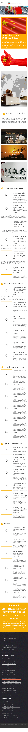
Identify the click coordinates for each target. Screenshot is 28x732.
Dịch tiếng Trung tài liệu (7, 713)
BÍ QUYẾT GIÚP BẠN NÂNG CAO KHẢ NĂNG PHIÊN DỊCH (19, 541)
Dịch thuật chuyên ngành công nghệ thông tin (11, 683)
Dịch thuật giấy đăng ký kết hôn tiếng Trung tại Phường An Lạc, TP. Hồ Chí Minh (20, 209)
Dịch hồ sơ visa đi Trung (14, 367)
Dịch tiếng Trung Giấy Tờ (7, 708)
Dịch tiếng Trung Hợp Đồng (8, 710)
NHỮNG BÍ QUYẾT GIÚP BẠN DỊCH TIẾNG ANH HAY (19, 529)
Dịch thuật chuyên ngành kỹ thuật (9, 690)
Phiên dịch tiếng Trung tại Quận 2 (9, 667)
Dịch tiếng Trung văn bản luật (8, 706)
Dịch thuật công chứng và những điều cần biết (18, 567)
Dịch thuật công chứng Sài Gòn (8, 649)
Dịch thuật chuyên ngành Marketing (9, 647)
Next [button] (26, 10)
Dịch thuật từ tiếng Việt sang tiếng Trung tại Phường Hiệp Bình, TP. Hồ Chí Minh (19, 255)
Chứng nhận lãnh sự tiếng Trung (8, 704)
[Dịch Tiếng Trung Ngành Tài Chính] (14, 172)
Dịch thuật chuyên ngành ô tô (8, 688)
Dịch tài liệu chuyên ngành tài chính (9, 681)
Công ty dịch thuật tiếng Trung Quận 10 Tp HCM (19, 407)
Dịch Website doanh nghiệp (7, 645)
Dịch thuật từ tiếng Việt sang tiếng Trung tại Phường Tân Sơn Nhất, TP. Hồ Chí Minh (19, 240)
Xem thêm (14, 104)
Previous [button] (2, 10)
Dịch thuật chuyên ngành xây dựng (9, 685)
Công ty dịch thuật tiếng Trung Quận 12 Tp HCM (19, 395)
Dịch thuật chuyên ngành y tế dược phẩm (10, 695)
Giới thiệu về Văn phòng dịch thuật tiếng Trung (19, 383)
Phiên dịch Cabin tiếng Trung (8, 658)
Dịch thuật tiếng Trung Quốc (10, 724)
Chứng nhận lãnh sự (6, 701)
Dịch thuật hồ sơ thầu (6, 636)
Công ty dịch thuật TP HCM (8, 643)
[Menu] (2, 3)
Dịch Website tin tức (6, 652)
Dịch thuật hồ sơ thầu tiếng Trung (9, 638)
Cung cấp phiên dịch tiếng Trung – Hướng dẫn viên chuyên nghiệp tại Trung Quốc (19, 291)
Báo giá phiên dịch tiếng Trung (8, 661)
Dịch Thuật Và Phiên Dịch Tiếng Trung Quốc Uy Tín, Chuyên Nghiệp (14, 614)
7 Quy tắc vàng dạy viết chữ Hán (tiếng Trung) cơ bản (19, 591)
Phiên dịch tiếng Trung (13, 284)
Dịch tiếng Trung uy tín (7, 640)
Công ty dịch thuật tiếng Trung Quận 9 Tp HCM (19, 419)
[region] (14, 10)
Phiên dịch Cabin (5, 665)
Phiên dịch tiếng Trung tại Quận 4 (9, 672)
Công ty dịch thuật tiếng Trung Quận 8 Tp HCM (19, 431)
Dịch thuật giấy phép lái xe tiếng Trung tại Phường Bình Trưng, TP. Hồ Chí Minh (20, 225)
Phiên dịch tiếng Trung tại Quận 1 (9, 663)
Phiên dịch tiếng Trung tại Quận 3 (9, 670)
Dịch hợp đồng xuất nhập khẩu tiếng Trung (11, 717)
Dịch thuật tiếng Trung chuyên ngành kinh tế (20, 332)
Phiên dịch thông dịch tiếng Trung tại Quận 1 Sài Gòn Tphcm (20, 354)
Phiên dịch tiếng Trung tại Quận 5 (9, 674)
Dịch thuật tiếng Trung (13, 188)
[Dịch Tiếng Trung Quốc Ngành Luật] (14, 89)
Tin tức (7, 524)
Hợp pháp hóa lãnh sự (13, 444)
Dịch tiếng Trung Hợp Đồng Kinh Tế (9, 715)
